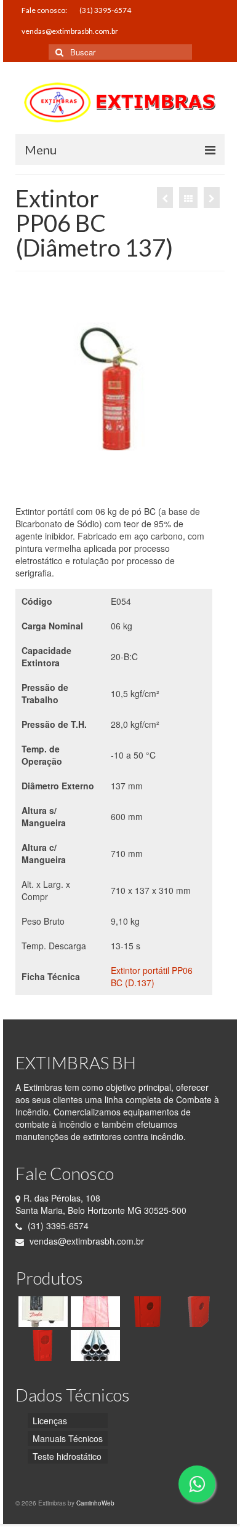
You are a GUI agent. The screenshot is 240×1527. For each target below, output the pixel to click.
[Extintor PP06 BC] (165, 197)
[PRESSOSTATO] (41, 1311)
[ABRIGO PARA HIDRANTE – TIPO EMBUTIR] (198, 1311)
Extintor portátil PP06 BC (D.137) (152, 976)
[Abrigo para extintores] (41, 1345)
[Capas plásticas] (94, 1311)
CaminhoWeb (95, 1503)
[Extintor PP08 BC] (212, 197)
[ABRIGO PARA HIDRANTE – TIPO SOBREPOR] (146, 1311)
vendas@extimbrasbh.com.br (85, 1241)
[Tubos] (94, 1345)
